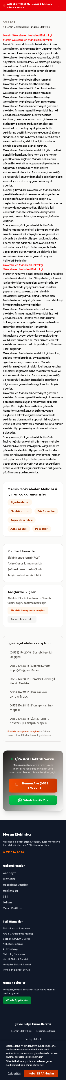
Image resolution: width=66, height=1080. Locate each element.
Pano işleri (41, 528)
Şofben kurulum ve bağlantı (25, 569)
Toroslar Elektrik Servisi (16, 969)
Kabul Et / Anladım (41, 1073)
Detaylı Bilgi (14, 1073)
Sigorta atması (19, 502)
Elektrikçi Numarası (14, 954)
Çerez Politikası (12, 908)
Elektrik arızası (19, 511)
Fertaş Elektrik (33, 1039)
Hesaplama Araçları (15, 885)
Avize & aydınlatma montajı (25, 563)
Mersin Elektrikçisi (21, 1031)
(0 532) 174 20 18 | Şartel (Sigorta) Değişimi (31, 655)
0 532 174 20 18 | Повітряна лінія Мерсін (31, 708)
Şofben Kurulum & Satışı (16, 938)
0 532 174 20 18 (13, 852)
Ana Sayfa (9, 21)
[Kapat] (59, 5)
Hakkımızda (10, 890)
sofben (35, 79)
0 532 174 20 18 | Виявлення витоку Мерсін (28, 694)
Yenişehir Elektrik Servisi (17, 964)
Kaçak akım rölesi (21, 520)
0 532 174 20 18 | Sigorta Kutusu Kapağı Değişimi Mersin (30, 668)
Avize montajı (18, 528)
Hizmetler (9, 879)
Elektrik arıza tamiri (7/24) (24, 557)
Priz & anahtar (46, 511)
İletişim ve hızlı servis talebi (24, 575)
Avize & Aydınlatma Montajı (18, 933)
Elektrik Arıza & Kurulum (16, 928)
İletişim (7, 902)
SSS (5, 896)
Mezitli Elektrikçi (45, 1031)
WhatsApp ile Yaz (35, 800)
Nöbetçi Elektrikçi (13, 944)
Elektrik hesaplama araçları (27, 610)
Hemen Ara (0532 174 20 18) (35, 785)
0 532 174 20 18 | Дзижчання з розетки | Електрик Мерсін (30, 721)
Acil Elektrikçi (10, 949)
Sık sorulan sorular (22, 619)
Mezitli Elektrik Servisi (15, 959)
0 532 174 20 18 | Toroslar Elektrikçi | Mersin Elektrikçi (32, 681)
